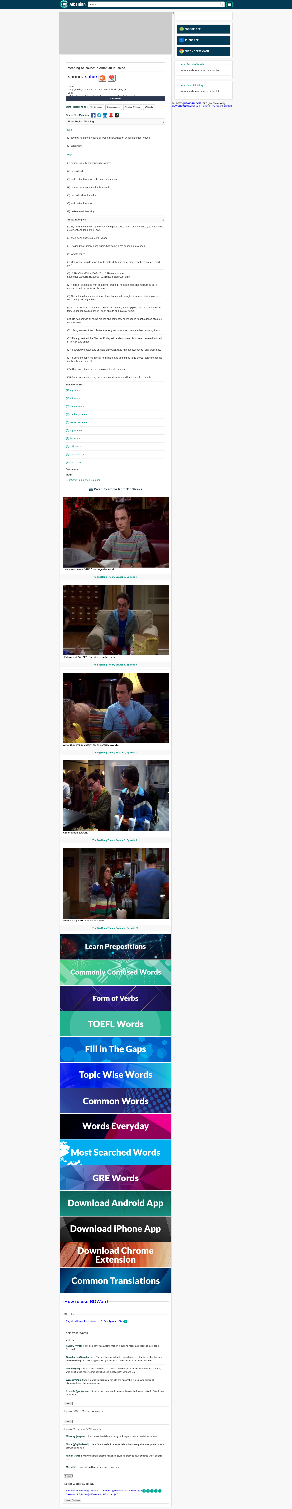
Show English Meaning (115, 121)
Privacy (205, 106)
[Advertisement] (114, 33)
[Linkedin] (106, 116)
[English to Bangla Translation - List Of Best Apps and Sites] (125, 1322)
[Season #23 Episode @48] (156, 1492)
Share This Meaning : (78, 115)
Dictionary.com (113, 107)
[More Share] (117, 116)
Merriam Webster (132, 107)
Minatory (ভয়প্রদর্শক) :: (77, 1436)
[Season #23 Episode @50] (148, 1492)
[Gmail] (112, 116)
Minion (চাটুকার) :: (74, 1455)
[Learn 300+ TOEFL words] (116, 1035)
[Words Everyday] (116, 1138)
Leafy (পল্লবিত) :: (74, 1368)
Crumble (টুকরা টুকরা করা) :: (78, 1391)
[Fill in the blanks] (116, 1061)
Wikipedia (149, 107)
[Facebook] (94, 116)
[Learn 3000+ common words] (116, 1112)
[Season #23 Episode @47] (160, 1492)
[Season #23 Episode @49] (152, 1492)
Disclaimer (216, 106)
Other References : (77, 107)
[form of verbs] (116, 1010)
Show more (115, 98)
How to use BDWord (86, 1301)
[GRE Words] (116, 1189)
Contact (228, 106)
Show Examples (115, 219)
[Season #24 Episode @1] (144, 1492)
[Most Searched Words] (116, 1164)
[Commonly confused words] (116, 984)
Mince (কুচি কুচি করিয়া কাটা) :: (79, 1444)
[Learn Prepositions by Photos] (116, 958)
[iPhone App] (116, 1241)
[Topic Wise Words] (116, 1087)
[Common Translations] (116, 1292)
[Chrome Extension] (116, 1266)
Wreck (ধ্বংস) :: (74, 1380)
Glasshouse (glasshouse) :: (81, 1357)
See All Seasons (72, 1500)
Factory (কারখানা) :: (75, 1345)
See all (68, 1403)
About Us (193, 106)
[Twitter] (100, 116)
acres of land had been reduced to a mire (92, 1467)
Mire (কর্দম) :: (72, 1467)
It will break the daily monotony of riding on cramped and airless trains (111, 1436)
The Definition (96, 107)
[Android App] (116, 1215)
